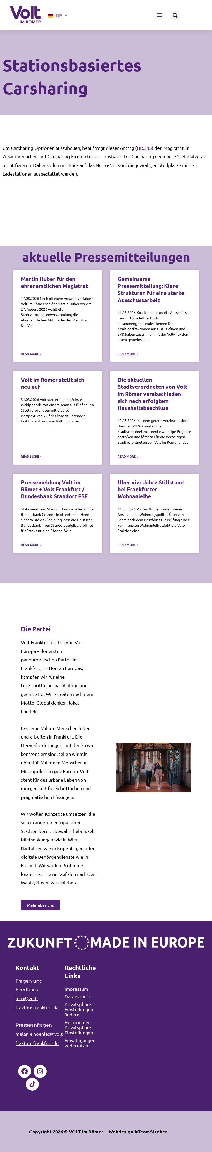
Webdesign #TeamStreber (138, 1131)
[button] (159, 15)
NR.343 (144, 148)
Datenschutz (77, 996)
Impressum (76, 988)
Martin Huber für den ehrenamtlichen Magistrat (54, 282)
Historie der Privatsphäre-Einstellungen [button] (79, 1027)
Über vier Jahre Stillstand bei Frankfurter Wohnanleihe (151, 489)
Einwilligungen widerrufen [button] (80, 1043)
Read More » (31, 354)
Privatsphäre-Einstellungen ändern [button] (79, 1009)
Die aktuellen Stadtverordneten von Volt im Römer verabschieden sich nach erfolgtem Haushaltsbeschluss (152, 393)
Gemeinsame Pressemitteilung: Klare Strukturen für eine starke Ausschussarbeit (151, 289)
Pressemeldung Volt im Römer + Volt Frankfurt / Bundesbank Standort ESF (54, 489)
